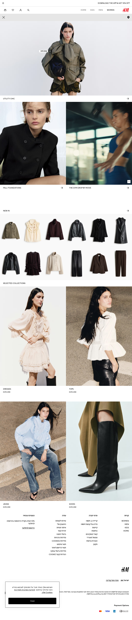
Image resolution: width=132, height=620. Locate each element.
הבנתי (32, 601)
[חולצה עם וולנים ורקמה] (33, 230)
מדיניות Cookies (59, 541)
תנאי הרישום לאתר (59, 547)
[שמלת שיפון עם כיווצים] (33, 263)
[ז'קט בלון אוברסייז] (55, 230)
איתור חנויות (61, 527)
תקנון (95, 544)
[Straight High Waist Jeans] (77, 263)
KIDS (92, 10)
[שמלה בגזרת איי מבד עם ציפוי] (121, 230)
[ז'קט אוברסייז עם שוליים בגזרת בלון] (77, 230)
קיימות (94, 527)
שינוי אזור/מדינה (112, 580)
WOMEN (110, 10)
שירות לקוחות (60, 521)
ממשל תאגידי (92, 537)
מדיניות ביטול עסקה (58, 551)
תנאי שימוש (61, 544)
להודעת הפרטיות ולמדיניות (24, 590)
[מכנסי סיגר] (121, 263)
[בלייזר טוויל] (99, 263)
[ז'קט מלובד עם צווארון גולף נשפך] (55, 263)
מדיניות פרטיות (60, 537)
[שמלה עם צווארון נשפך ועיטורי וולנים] (99, 230)
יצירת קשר (62, 531)
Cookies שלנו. (47, 592)
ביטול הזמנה (61, 534)
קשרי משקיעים (91, 534)
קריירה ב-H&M (91, 521)
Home (83, 10)
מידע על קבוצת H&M (89, 524)
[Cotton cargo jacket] (11, 230)
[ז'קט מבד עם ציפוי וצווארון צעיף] (11, 263)
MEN (101, 10)
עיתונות (94, 531)
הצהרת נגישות (91, 541)
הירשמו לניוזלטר (28, 528)
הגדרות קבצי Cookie (57, 554)
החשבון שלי (61, 524)
